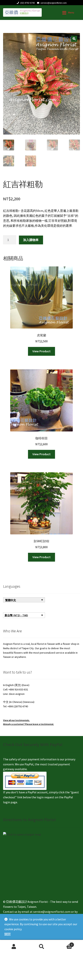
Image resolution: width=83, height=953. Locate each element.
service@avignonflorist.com (54, 3)
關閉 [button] (7, 934)
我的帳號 (14, 946)
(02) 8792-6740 (27, 3)
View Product (41, 351)
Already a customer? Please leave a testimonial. (28, 724)
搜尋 (41, 946)
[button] (74, 39)
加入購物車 (31, 240)
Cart (63, 943)
